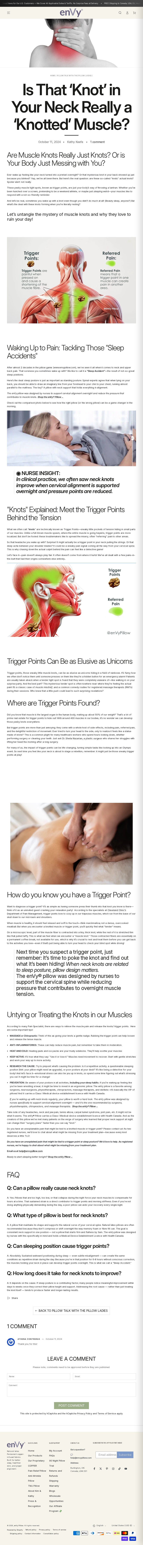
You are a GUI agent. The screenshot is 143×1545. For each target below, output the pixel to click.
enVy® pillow (41, 976)
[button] (120, 13)
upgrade (56, 1069)
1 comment (97, 142)
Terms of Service (106, 1413)
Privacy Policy (84, 1413)
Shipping (53, 1480)
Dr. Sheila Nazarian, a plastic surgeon (82, 738)
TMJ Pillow (33, 1486)
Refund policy (30, 1530)
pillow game (45, 367)
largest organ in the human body (58, 714)
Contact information (33, 1534)
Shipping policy (16, 1534)
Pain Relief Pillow (37, 1471)
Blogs (52, 1491)
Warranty (54, 1486)
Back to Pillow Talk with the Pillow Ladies (73, 1310)
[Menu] (8, 13)
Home (52, 76)
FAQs (52, 1455)
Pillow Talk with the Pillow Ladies (74, 76)
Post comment (71, 1405)
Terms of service (59, 1530)
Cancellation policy (51, 1534)
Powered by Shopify (15, 1530)
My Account (55, 1450)
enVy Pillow (18, 1525)
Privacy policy (44, 1530)
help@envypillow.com (31, 1151)
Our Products (35, 1455)
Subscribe (125, 1455)
